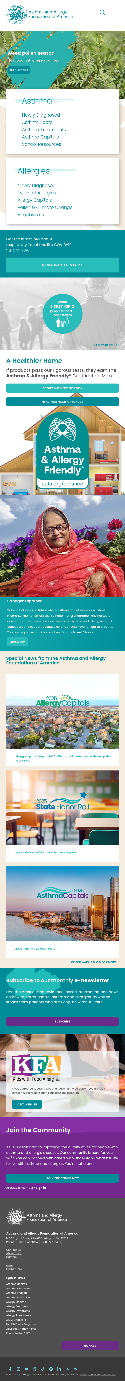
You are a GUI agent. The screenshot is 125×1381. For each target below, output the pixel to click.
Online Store (14, 1269)
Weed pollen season (31, 53)
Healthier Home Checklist (62, 402)
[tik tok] (43, 1369)
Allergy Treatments (18, 1315)
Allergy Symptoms (18, 1311)
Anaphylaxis (31, 215)
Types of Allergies (37, 193)
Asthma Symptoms (18, 1288)
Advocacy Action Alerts (21, 1329)
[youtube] (26, 1369)
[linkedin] (59, 1369)
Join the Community (62, 1178)
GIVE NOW (17, 642)
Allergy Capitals (35, 200)
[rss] (67, 1369)
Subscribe (62, 1021)
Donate (90, 1346)
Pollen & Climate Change (45, 207)
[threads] (35, 1369)
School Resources (41, 144)
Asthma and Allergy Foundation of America (56, 660)
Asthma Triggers (17, 1293)
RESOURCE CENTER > (62, 265)
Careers (11, 1257)
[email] (75, 1369)
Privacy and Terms (90, 1374)
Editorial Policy (108, 1374)
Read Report (18, 70)
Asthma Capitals (40, 137)
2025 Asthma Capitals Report (35, 949)
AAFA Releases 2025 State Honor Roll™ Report (45, 852)
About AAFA (13, 1253)
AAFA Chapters (16, 1320)
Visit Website (27, 1104)
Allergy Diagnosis (17, 1306)
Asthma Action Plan (18, 1297)
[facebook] (10, 1369)
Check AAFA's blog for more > (95, 962)
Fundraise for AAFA (18, 1333)
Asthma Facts (37, 122)
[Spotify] (51, 1369)
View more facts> (106, 345)
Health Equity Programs (21, 1324)
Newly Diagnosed (41, 115)
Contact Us (13, 1250)
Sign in (41, 1188)
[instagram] (18, 1369)
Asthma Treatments (44, 129)
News (9, 1265)
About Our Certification (63, 388)
